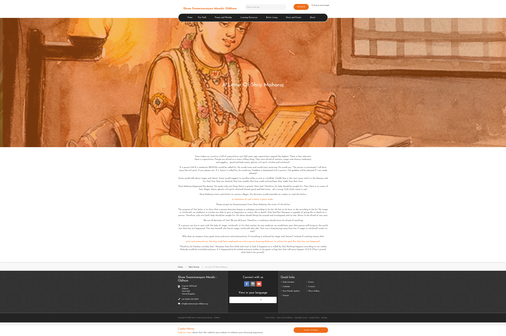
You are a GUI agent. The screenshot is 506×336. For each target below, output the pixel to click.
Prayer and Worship (223, 18)
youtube (259, 284)
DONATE (301, 7)
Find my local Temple (321, 5)
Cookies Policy (314, 317)
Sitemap (324, 317)
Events (311, 282)
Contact (311, 287)
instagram (253, 284)
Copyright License (301, 317)
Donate (286, 296)
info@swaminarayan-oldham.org (194, 304)
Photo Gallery (314, 291)
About (312, 18)
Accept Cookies (311, 330)
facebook (246, 284)
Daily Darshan (288, 282)
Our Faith (202, 18)
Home (190, 18)
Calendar (286, 287)
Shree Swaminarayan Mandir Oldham (210, 8)
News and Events (293, 18)
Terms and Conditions (285, 317)
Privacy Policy (270, 317)
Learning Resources (248, 18)
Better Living (271, 18)
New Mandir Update (291, 291)
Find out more (185, 333)
